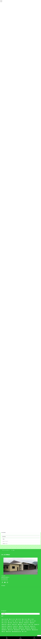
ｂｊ (24, 631)
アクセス (34, 638)
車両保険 (17, 629)
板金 (21, 626)
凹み (15, 624)
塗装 (20, 624)
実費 (37, 624)
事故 (21, 622)
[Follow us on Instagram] (7, 582)
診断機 (5, 629)
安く (31, 624)
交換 (27, 622)
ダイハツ (31, 619)
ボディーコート (5, 541)
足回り (11, 629)
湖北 (27, 626)
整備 (10, 626)
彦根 (4, 626)
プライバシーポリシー (6, 550)
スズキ (19, 619)
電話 (6, 638)
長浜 (9, 631)
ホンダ (5, 622)
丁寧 (10, 622)
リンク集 (12, 550)
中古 (16, 622)
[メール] (5, 582)
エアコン (12, 619)
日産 (16, 626)
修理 (4, 624)
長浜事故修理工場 (17, 631)
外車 (26, 624)
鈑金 (29, 629)
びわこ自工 (5, 619)
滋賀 (33, 626)
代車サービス (5, 543)
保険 (32, 622)
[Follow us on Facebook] (2, 582)
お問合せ (20, 638)
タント (25, 619)
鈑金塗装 (35, 629)
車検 (3, 539)
